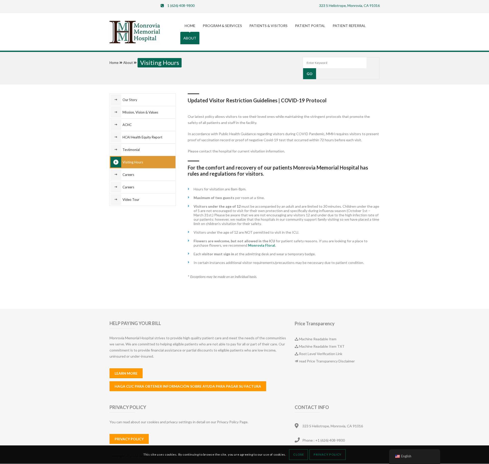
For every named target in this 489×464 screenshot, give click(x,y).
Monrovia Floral (261, 245)
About (128, 63)
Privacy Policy (129, 439)
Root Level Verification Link (320, 353)
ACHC (127, 125)
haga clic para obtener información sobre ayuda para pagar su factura (188, 386)
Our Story (130, 100)
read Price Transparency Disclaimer (327, 361)
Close (298, 455)
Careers (128, 175)
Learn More (126, 373)
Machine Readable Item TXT (322, 346)
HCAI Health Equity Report (142, 137)
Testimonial (131, 150)
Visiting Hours (133, 162)
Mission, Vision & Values (140, 112)
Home (114, 63)
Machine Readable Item (317, 339)
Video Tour (131, 200)
